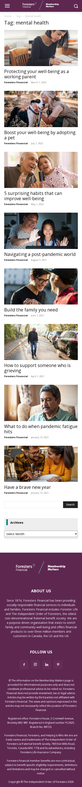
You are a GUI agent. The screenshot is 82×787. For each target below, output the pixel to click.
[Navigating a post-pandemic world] (41, 231)
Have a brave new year (27, 487)
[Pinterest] (58, 665)
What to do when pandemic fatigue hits (41, 429)
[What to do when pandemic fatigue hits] (41, 403)
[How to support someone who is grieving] (41, 342)
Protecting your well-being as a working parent (36, 74)
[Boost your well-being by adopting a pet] (41, 109)
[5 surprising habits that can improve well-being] (41, 170)
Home (8, 16)
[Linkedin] (46, 665)
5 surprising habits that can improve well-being (33, 195)
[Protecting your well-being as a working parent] (41, 48)
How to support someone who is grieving (37, 368)
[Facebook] (24, 665)
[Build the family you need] (41, 286)
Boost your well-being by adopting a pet (39, 135)
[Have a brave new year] (41, 464)
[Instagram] (35, 664)
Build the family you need (31, 310)
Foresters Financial (16, 82)
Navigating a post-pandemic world (40, 254)
